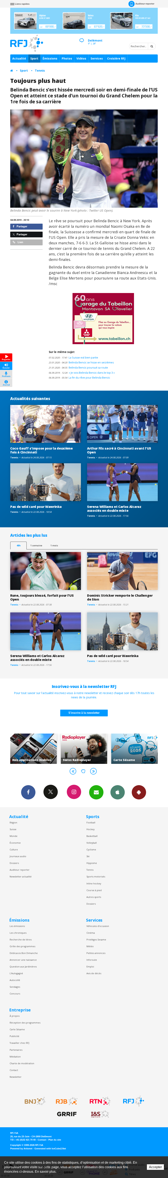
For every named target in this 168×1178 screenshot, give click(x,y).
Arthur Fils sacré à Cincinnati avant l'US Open (119, 450)
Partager (21, 226)
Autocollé (15, 980)
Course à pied (94, 890)
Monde (13, 836)
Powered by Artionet (21, 1148)
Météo (90, 946)
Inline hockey (93, 883)
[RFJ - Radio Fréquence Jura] (133, 1101)
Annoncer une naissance (23, 959)
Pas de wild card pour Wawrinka (36, 506)
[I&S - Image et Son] (100, 1114)
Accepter (155, 1167)
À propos (14, 1016)
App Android (139, 792)
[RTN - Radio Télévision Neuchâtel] (100, 1101)
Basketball (92, 836)
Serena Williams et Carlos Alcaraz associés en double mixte (114, 508)
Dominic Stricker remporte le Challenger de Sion (120, 597)
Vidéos (81, 58)
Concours (15, 993)
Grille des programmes (22, 946)
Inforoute (91, 959)
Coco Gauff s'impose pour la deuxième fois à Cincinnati (41, 450)
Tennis (40, 70)
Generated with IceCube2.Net (50, 1148)
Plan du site (54, 1140)
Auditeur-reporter (144, 3)
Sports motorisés (95, 876)
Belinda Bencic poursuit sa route (78, 367)
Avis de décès (93, 973)
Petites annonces (95, 953)
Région (13, 822)
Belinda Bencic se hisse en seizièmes (81, 362)
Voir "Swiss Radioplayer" (33, 749)
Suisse (13, 829)
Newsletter (16, 1076)
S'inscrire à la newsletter (84, 712)
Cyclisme (91, 849)
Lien (20, 242)
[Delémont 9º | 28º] (81, 37)
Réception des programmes (25, 1022)
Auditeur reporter (20, 869)
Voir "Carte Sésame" (84, 749)
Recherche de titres (21, 939)
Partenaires (16, 1049)
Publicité (14, 1036)
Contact (14, 1070)
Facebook (28, 792)
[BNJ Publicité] (33, 1101)
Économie (15, 842)
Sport (34, 58)
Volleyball (91, 842)
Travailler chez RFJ (19, 1043)
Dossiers (14, 863)
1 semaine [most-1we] (36, 545)
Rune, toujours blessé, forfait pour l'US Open (42, 597)
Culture (14, 849)
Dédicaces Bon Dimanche (24, 953)
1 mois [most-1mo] (54, 545)
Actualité (19, 58)
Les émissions (17, 926)
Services (97, 58)
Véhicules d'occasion (97, 926)
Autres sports (93, 897)
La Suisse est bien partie (73, 357)
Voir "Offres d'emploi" (134, 749)
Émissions (50, 58)
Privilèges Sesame (96, 939)
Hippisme (91, 863)
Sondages (15, 986)
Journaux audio (18, 856)
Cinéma (90, 932)
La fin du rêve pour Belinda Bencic (79, 377)
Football (90, 822)
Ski (88, 856)
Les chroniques (18, 932)
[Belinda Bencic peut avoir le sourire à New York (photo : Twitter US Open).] (84, 158)
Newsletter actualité (21, 876)
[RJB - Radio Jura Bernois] (66, 1101)
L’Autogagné (16, 973)
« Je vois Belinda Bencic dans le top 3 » (82, 372)
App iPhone (117, 792)
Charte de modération (22, 1063)
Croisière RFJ (116, 58)
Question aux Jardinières (23, 966)
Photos (67, 58)
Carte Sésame (17, 1029)
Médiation (15, 1056)
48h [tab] (18, 545)
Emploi (90, 966)
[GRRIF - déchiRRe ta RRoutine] (66, 1114)
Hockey (90, 829)
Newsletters (96, 792)
